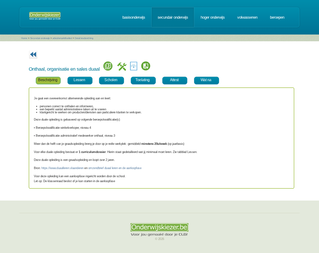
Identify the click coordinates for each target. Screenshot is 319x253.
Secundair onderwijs (40, 38)
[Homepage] (45, 17)
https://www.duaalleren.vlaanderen (62, 168)
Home (24, 38)
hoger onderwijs (213, 17)
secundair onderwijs (173, 17)
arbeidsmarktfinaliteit (62, 38)
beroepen (277, 17)
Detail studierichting (84, 38)
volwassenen (247, 17)
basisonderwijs (133, 17)
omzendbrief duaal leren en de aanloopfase (115, 168)
